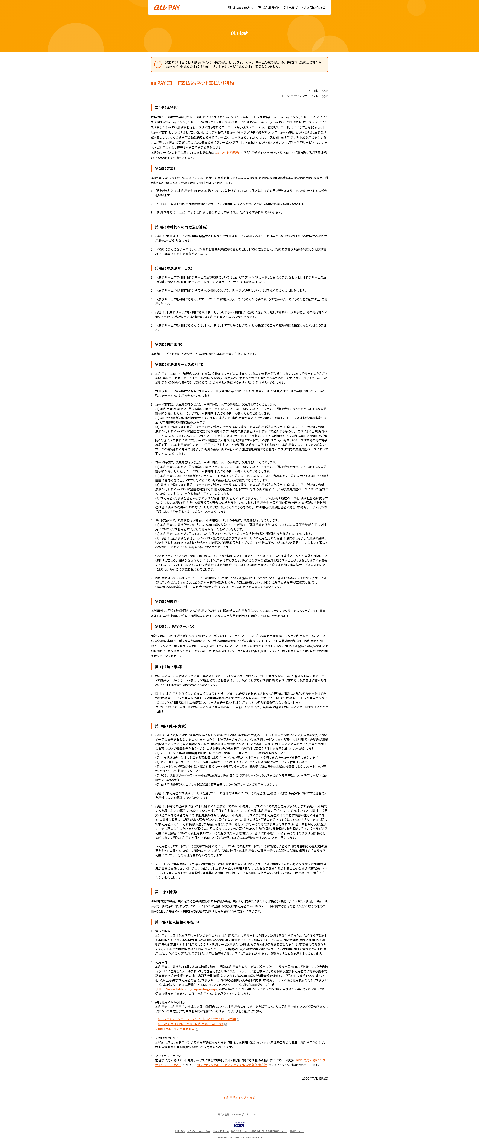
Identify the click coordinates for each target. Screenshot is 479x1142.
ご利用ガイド (271, 7)
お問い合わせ (316, 7)
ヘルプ (293, 7)
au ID (257, 1114)
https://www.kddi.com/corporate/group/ (187, 989)
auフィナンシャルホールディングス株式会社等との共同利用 (197, 1018)
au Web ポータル (241, 1114)
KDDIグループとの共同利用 (176, 1029)
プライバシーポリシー (198, 1131)
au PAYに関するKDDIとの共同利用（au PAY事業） (190, 1024)
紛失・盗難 (223, 1114)
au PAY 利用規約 (227, 152)
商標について (297, 1131)
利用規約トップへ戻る (240, 1097)
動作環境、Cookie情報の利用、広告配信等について (259, 1131)
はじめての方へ (242, 7)
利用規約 (180, 1131)
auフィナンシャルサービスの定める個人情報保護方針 (232, 1064)
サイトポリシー (221, 1131)
